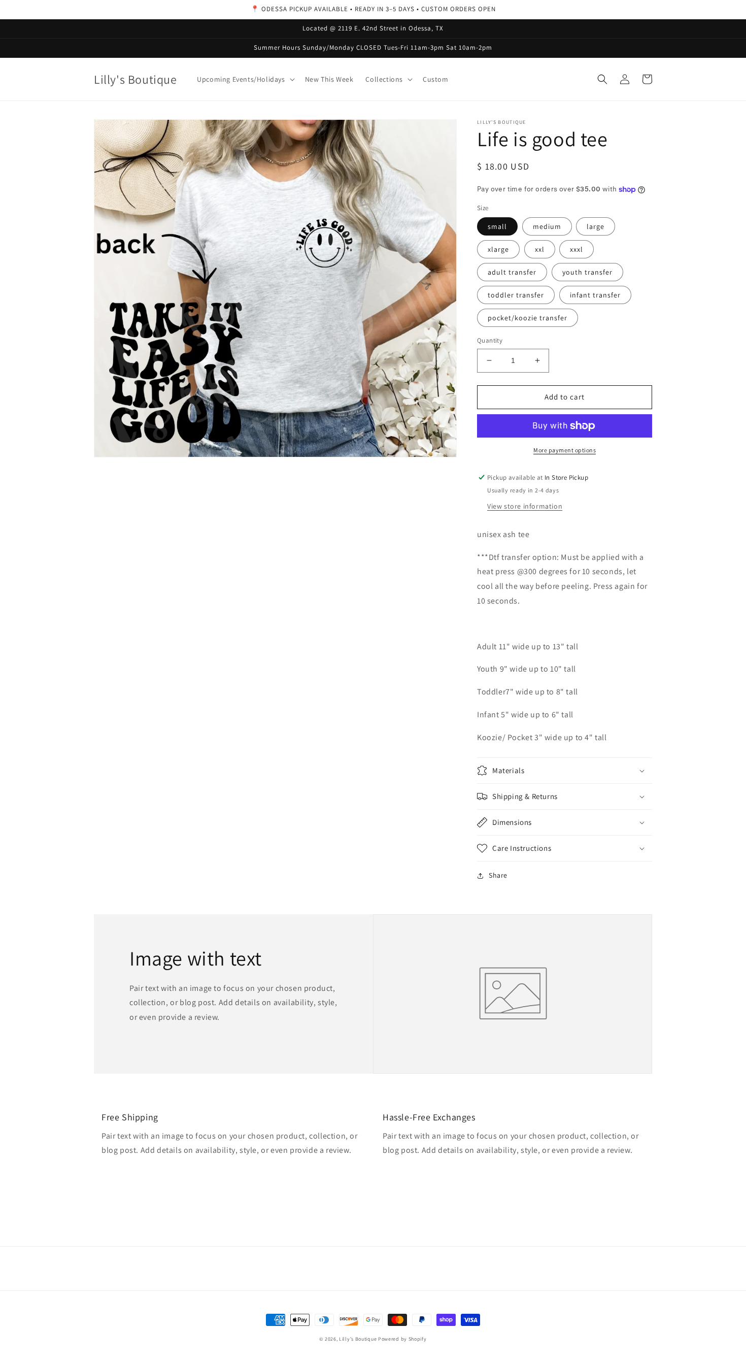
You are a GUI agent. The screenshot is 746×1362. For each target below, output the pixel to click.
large (595, 226)
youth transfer (587, 272)
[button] (244, 79)
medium (547, 226)
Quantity (489, 340)
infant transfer (595, 295)
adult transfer (512, 272)
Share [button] (498, 875)
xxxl (576, 249)
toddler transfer (516, 295)
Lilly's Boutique (358, 1339)
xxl (540, 249)
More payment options (564, 450)
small (497, 226)
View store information (524, 506)
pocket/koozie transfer (527, 317)
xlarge (498, 249)
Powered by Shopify (402, 1339)
